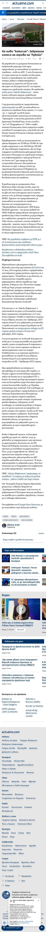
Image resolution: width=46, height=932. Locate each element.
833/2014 (36, 268)
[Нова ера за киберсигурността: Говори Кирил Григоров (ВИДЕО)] (21, 609)
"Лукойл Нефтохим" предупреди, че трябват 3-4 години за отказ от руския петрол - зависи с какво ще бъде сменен (21, 476)
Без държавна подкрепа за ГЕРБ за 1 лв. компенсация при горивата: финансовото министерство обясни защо (22, 242)
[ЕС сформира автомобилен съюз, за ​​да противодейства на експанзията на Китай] (6, 582)
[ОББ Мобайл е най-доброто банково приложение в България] (6, 558)
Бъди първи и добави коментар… (18, 540)
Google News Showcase (29, 505)
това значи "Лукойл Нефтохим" (17, 92)
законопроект (9, 107)
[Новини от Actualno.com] (23, 3)
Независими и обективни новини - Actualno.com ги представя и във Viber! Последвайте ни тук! (20, 252)
